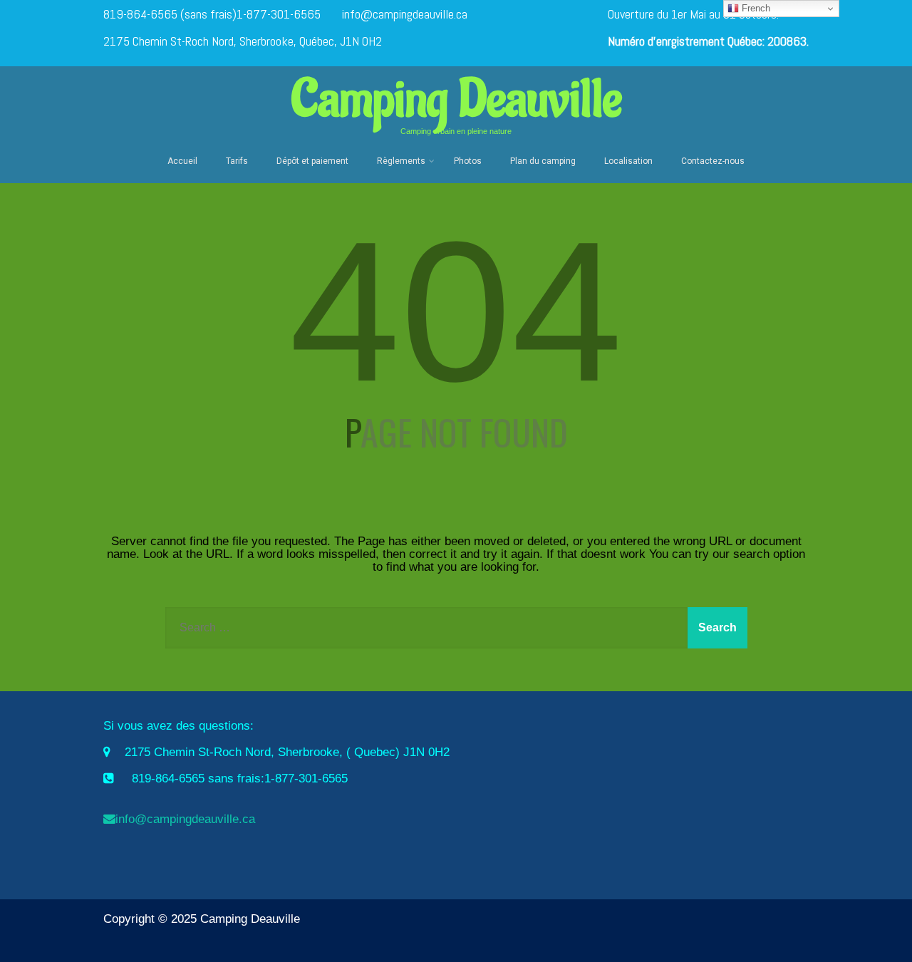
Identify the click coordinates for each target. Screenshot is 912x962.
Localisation (628, 161)
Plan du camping (543, 161)
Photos (468, 161)
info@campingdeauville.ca (404, 14)
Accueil (182, 161)
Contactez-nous (713, 161)
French (754, 8)
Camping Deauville (456, 100)
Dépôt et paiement (312, 161)
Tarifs (237, 161)
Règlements (401, 161)
